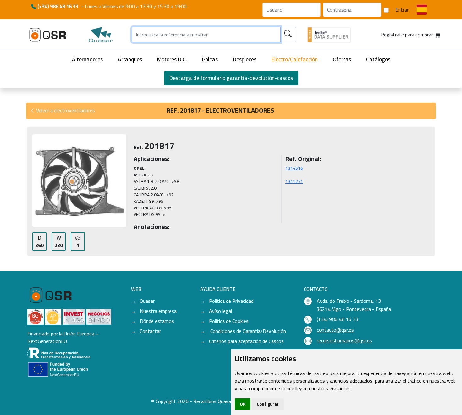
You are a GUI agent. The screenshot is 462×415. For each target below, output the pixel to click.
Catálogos (378, 59)
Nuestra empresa (158, 311)
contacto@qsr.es (335, 330)
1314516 (294, 168)
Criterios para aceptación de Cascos (246, 341)
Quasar (147, 301)
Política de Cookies (229, 321)
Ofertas (342, 59)
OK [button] (242, 404)
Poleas (210, 59)
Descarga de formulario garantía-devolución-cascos (231, 78)
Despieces (244, 59)
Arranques (130, 59)
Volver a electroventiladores (65, 110)
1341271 (294, 181)
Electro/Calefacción (295, 59)
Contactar (150, 331)
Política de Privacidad (231, 301)
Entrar (402, 9)
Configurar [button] (268, 404)
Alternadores (87, 59)
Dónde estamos (157, 321)
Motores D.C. (172, 59)
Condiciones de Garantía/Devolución (247, 331)
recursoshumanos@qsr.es (344, 340)
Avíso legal (220, 311)
